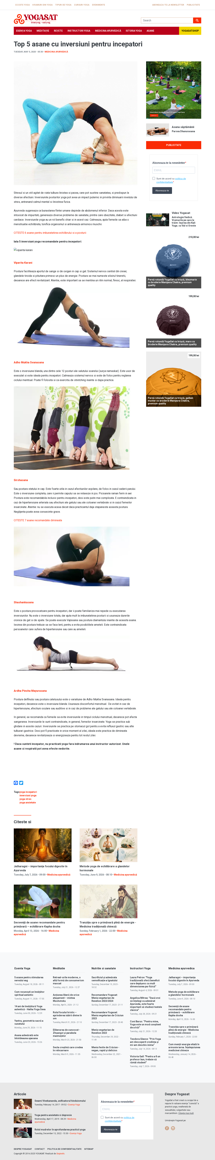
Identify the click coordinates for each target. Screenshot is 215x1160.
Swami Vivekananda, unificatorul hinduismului (60, 1100)
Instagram (173, 1128)
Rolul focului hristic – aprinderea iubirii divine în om (67, 1015)
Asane (150, 30)
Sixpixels (60, 1153)
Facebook (167, 1128)
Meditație (43, 30)
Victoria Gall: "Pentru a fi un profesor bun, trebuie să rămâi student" (145, 1059)
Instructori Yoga (79, 30)
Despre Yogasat (23, 1149)
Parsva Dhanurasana (183, 131)
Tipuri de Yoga (63, 5)
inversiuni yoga (27, 795)
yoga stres (25, 799)
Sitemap (88, 1149)
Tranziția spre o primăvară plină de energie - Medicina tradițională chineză (183, 1029)
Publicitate (193, 5)
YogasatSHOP (190, 30)
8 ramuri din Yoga (42, 5)
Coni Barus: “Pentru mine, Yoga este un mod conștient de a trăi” (145, 1024)
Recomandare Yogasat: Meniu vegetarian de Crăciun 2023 (107, 1015)
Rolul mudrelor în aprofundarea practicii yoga (60, 1129)
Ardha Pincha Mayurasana (30, 690)
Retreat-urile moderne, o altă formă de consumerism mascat (68, 980)
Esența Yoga (24, 30)
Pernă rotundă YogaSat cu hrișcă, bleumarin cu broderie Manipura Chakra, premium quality (172, 282)
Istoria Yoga (134, 30)
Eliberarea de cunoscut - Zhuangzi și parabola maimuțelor (66, 1033)
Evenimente (98, 5)
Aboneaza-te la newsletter (168, 5)
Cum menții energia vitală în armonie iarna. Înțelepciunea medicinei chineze (184, 1047)
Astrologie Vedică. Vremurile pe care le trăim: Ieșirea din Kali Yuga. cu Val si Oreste (184, 221)
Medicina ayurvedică (108, 30)
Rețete (58, 30)
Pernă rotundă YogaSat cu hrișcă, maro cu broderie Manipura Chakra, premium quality (172, 343)
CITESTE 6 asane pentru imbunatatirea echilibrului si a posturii (50, 232)
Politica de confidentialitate (64, 1149)
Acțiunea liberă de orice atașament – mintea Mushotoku (66, 998)
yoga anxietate (27, 802)
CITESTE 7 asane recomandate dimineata (38, 520)
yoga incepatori (28, 792)
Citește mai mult (186, 1113)
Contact (40, 1149)
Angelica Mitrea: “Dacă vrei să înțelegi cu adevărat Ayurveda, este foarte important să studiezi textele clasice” (146, 1004)
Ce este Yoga (22, 5)
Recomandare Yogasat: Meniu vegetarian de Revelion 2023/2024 (105, 998)
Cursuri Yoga (81, 5)
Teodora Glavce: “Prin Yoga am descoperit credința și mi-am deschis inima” (145, 1042)
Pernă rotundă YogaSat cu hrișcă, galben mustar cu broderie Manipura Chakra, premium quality (170, 401)
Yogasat (74, 19)
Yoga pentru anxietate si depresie (53, 1115)
